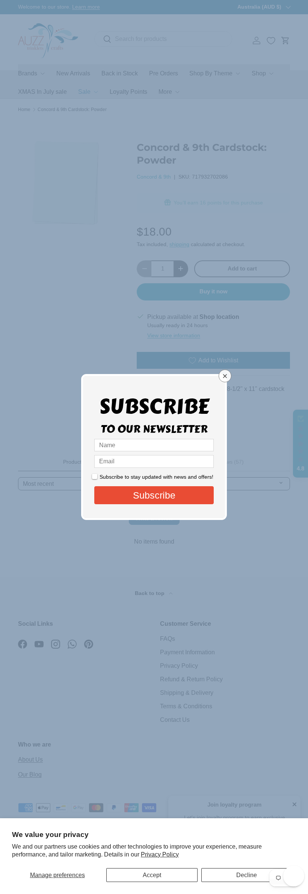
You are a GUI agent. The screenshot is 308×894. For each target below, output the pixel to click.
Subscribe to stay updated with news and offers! (156, 477)
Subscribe (154, 495)
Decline (246, 875)
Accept (152, 875)
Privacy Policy (160, 854)
